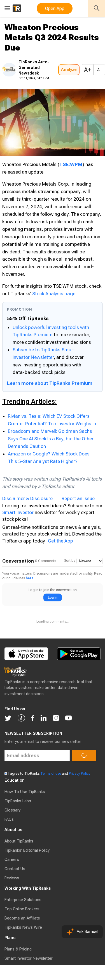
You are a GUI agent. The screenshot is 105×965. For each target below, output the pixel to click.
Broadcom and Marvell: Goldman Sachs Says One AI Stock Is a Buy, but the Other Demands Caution (51, 470)
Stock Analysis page (53, 325)
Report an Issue (78, 530)
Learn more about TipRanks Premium (49, 415)
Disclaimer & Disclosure (27, 530)
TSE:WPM (70, 181)
